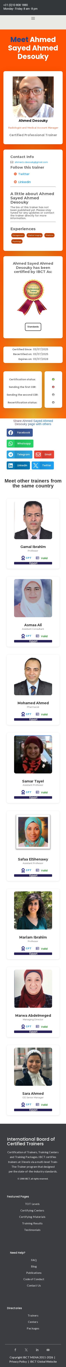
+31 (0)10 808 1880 (15, 5)
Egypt (33, 563)
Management (18, 235)
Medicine (49, 235)
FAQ (34, 1260)
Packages (33, 1328)
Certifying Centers (32, 1210)
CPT (29, 558)
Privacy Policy (18, 1361)
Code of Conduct (33, 1279)
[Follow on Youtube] (48, 1350)
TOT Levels (32, 1203)
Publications (34, 1272)
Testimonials (32, 1229)
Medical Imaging (34, 235)
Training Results (32, 1223)
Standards (33, 326)
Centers (33, 1321)
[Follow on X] (26, 1350)
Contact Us (34, 1285)
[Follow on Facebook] (15, 1350)
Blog (34, 1266)
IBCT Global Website (43, 1361)
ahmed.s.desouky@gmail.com (31, 162)
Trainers (33, 1315)
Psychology (16, 241)
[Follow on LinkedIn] (37, 1350)
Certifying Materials (32, 1216)
